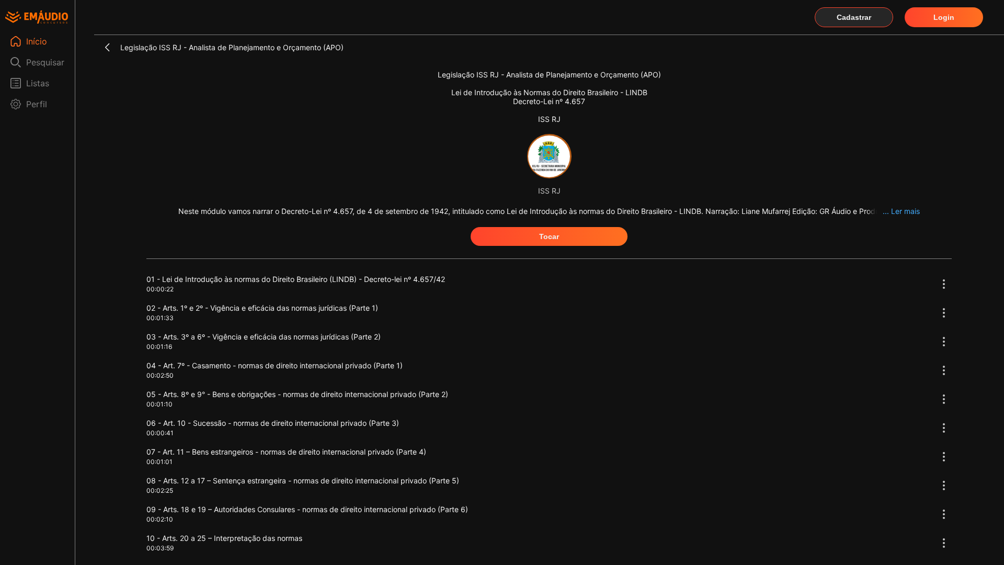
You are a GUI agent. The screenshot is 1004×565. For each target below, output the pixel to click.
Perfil (36, 104)
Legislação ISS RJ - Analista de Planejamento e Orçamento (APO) (232, 47)
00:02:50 (160, 375)
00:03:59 (160, 548)
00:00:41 (160, 433)
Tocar (549, 236)
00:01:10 (159, 404)
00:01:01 (159, 462)
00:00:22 (160, 289)
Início (36, 41)
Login (943, 17)
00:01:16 (159, 347)
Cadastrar (854, 17)
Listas (37, 83)
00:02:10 (159, 519)
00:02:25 (159, 490)
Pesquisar (45, 62)
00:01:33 (160, 318)
